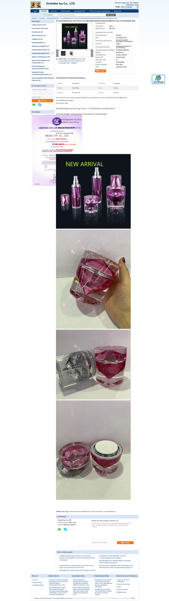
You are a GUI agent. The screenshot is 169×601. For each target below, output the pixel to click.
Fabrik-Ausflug (65, 11)
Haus (35, 11)
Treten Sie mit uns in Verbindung (99, 11)
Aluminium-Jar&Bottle (39, 46)
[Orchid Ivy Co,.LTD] (38, 4)
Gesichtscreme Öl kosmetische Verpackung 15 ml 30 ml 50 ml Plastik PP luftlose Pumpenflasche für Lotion (58, 582)
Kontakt (43, 100)
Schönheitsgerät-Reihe (39, 50)
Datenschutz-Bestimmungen (43, 598)
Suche (112, 15)
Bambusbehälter (37, 43)
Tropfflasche (36, 39)
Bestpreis (74, 63)
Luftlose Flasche (37, 25)
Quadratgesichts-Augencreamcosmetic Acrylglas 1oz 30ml (77, 570)
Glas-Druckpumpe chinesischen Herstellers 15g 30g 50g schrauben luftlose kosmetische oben (81, 582)
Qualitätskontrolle (79, 11)
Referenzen (130, 5)
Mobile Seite (122, 592)
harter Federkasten (97, 511)
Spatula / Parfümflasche (39, 57)
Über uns (54, 11)
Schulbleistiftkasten (109, 511)
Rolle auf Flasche (37, 35)
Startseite (34, 18)
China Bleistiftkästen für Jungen (63, 598)
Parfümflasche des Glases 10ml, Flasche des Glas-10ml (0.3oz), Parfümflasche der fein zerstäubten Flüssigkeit (103, 583)
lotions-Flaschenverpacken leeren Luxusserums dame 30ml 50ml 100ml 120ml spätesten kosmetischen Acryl (81, 591)
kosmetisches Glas (38, 28)
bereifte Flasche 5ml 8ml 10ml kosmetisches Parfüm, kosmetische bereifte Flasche (103, 592)
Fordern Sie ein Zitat (123, 584)
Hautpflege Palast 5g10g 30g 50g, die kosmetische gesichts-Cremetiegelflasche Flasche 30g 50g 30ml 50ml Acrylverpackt (77, 558)
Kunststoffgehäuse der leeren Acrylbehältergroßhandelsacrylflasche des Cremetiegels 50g (72, 61)
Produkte (44, 11)
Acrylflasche (36, 32)
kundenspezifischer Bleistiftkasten (79, 511)
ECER (133, 598)
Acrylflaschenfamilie (53, 18)
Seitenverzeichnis (122, 589)
